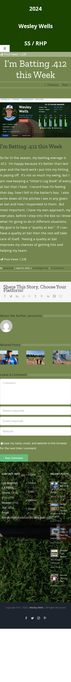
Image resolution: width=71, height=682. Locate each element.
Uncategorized (40, 268)
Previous (53, 85)
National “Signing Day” (63, 578)
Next (65, 85)
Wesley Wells (36, 607)
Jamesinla (8, 268)
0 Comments (57, 268)
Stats (31, 491)
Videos (32, 500)
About (32, 483)
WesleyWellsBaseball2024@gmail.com (26, 517)
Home (32, 474)
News (31, 509)
